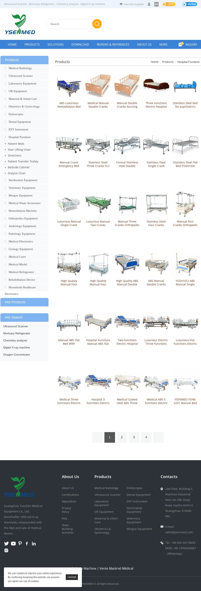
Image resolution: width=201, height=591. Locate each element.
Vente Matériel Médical (116, 568)
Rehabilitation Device (22, 279)
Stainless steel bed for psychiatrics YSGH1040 (185, 106)
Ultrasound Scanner (15, 4)
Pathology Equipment (22, 233)
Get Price (69, 123)
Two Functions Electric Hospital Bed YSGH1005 (127, 343)
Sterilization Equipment (23, 180)
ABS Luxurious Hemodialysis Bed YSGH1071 (69, 106)
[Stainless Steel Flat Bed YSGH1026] (185, 145)
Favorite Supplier (134, 4)
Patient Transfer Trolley (23, 161)
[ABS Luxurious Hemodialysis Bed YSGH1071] (69, 85)
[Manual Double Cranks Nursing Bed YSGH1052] (127, 85)
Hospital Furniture (20, 137)
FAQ (64, 518)
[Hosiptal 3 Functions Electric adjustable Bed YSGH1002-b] (98, 382)
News (163, 44)
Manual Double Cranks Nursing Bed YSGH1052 (127, 106)
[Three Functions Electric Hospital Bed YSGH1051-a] (156, 85)
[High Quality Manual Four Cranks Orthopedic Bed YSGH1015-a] (98, 263)
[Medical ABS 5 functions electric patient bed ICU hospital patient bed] (156, 382)
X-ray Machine (85, 568)
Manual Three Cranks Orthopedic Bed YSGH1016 (127, 225)
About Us (144, 44)
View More (69, 114)
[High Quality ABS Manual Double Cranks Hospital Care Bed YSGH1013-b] (127, 263)
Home (12, 44)
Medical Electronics (21, 241)
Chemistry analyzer (67, 4)
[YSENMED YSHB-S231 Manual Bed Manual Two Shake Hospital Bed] (185, 382)
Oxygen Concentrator (16, 354)
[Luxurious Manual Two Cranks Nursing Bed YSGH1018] (98, 204)
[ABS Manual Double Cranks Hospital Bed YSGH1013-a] (156, 263)
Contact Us (16, 53)
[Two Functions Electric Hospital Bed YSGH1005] (127, 322)
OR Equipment (18, 91)
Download (80, 44)
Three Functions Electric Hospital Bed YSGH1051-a (156, 106)
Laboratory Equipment (22, 83)
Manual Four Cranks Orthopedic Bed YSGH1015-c (185, 225)
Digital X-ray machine (92, 4)
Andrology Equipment (22, 226)
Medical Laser (17, 256)
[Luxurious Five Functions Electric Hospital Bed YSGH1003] (185, 322)
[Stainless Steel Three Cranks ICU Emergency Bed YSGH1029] (98, 145)
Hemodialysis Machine (23, 210)
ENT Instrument (18, 129)
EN (156, 4)
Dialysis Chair (17, 173)
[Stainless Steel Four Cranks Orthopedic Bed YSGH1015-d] (156, 204)
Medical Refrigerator (21, 272)
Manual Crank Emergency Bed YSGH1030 (69, 166)
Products (32, 44)
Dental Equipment (20, 121)
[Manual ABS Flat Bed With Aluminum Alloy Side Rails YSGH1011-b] (69, 322)
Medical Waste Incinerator (25, 203)
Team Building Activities (68, 528)
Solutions (56, 44)
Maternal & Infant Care (23, 98)
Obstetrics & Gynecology (24, 106)
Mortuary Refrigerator (42, 4)
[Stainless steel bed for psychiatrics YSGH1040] (185, 85)
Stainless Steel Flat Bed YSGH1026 (185, 164)
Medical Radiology (20, 68)
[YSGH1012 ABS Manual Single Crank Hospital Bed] (185, 263)
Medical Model (18, 264)
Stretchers (14, 155)
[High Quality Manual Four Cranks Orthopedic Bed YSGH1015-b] (69, 263)
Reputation (69, 501)
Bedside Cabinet (18, 167)
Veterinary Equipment (22, 187)
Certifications (70, 495)
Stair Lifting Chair (19, 149)
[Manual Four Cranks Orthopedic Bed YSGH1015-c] (185, 204)
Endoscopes (16, 114)
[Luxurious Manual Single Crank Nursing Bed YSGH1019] (69, 204)
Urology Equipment (21, 249)
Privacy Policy (66, 510)
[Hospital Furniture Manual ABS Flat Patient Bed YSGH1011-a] (98, 322)
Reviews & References (113, 44)
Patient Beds (16, 144)
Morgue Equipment (20, 195)
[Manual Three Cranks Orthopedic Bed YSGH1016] (127, 204)
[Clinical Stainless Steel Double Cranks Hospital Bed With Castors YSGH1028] (127, 145)
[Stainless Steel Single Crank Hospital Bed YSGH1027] (156, 145)
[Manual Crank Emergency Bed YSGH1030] (69, 145)
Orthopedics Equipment (23, 218)
